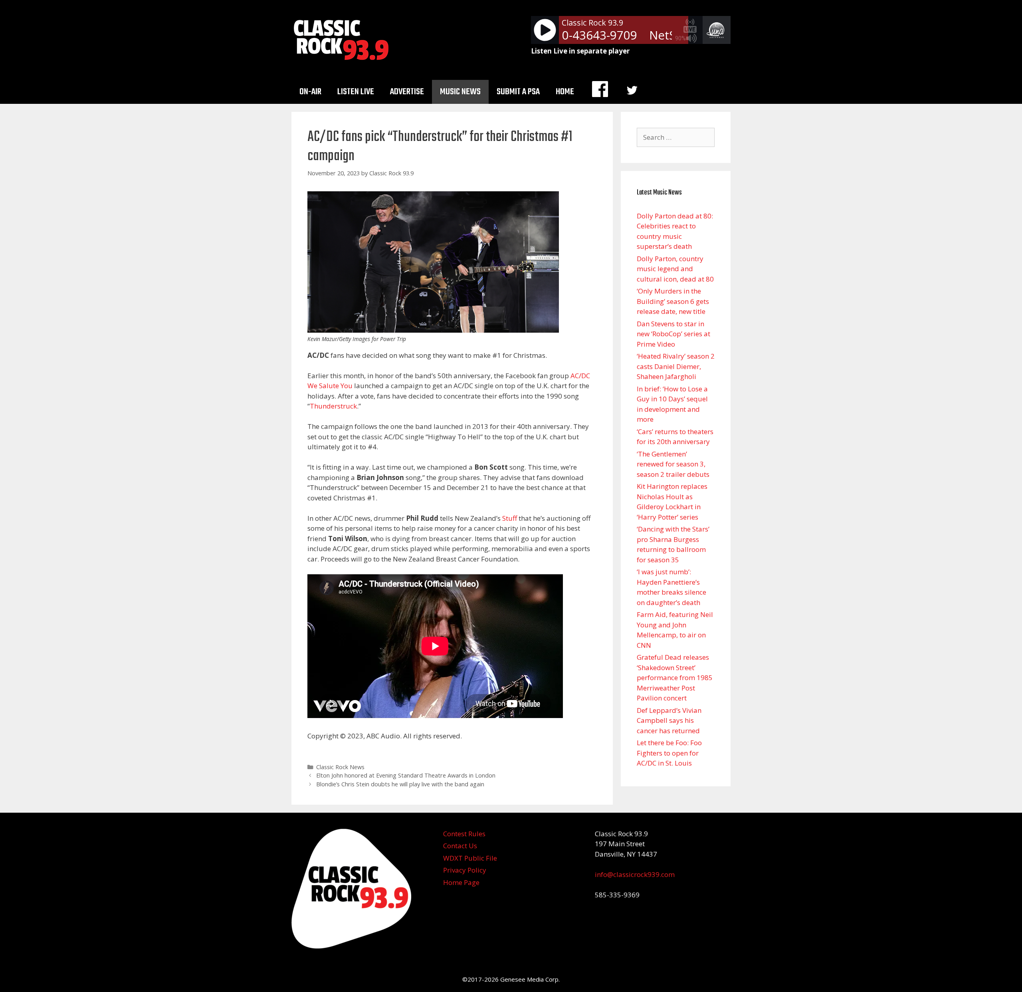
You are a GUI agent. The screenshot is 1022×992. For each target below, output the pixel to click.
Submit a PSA (518, 92)
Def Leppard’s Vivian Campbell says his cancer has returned (669, 720)
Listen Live (355, 92)
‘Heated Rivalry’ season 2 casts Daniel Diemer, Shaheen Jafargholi (676, 366)
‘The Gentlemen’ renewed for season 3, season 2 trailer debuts (673, 464)
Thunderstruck (333, 406)
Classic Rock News (340, 767)
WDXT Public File (470, 858)
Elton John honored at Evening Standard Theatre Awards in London (405, 775)
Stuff (509, 518)
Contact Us (460, 845)
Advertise (407, 92)
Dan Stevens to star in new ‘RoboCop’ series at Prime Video (673, 334)
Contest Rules (464, 833)
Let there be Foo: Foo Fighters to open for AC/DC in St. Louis (669, 753)
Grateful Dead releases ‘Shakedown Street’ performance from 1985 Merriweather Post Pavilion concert (675, 677)
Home (565, 92)
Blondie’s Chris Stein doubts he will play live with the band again (400, 784)
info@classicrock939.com (635, 874)
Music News (460, 92)
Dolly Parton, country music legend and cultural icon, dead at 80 (675, 269)
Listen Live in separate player (580, 51)
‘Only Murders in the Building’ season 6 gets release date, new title (673, 301)
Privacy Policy (464, 870)
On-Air (310, 92)
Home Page (461, 882)
